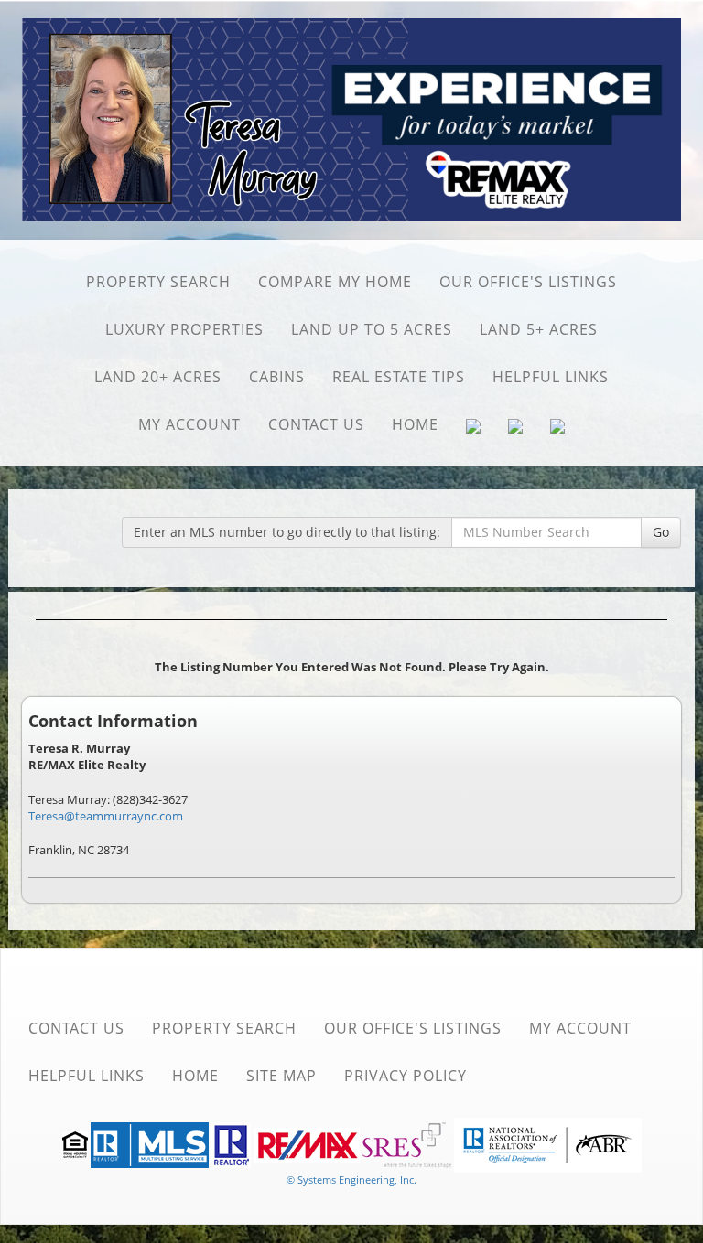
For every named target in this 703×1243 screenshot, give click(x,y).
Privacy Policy (405, 1076)
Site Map (281, 1076)
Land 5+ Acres (539, 329)
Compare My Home (335, 282)
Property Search (158, 282)
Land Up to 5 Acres (371, 329)
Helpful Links (550, 377)
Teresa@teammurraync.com (105, 816)
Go (661, 532)
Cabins (277, 377)
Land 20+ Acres (158, 377)
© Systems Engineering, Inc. (351, 1179)
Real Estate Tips (398, 377)
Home (415, 424)
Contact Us (316, 424)
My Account (189, 424)
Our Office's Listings (528, 282)
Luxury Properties (184, 329)
